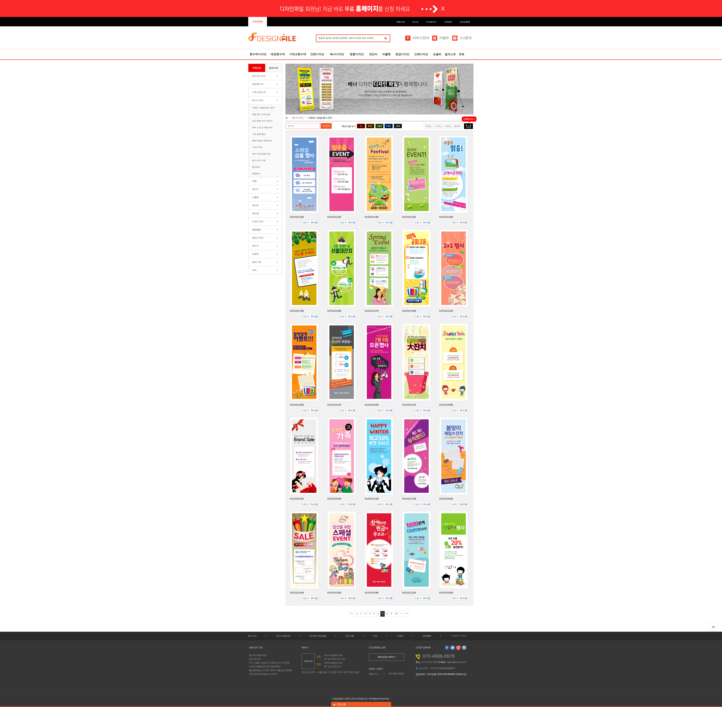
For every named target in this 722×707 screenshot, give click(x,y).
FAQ (375, 636)
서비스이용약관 (283, 636)
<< (351, 613)
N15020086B (446, 498)
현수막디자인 (258, 54)
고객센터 (448, 22)
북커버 (255, 205)
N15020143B (371, 217)
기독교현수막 (297, 54)
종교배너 (256, 167)
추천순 (428, 126)
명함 (254, 181)
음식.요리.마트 (259, 160)
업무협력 (427, 636)
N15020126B (297, 217)
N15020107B (334, 405)
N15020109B (371, 592)
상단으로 (713, 627)
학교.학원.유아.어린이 (262, 121)
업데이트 (273, 68)
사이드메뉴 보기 (361, 704)
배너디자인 (337, 54)
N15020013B (371, 498)
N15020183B (297, 405)
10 (396, 613)
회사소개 (252, 636)
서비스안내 (420, 38)
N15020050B (334, 498)
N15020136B (446, 217)
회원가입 (401, 22)
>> (406, 613)
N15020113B (409, 217)
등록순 (457, 126)
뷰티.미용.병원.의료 (261, 154)
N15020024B (297, 498)
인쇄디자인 (421, 54)
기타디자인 (257, 147)
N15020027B (409, 405)
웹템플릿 (256, 229)
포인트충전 (465, 22)
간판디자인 (317, 54)
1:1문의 (465, 38)
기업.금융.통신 (259, 134)
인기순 (438, 126)
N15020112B (409, 592)
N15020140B (297, 592)
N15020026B (334, 592)
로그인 (415, 22)
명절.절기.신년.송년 (261, 114)
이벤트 (444, 38)
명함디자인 (357, 54)
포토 (461, 54)
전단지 (373, 54)
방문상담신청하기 (387, 657)
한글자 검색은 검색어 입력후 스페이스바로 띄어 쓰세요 (346, 38)
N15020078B (297, 311)
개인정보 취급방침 (317, 636)
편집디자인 (402, 54)
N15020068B (446, 405)
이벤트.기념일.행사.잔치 (263, 108)
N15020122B (334, 217)
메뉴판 (255, 213)
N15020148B (409, 311)
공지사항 (350, 636)
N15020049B (334, 311)
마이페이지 (431, 22)
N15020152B (446, 311)
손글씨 (437, 54)
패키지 (255, 246)
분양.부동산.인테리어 (262, 140)
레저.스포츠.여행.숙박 (262, 127)
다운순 (448, 126)
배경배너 (256, 173)
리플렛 (386, 54)
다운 (304, 222)
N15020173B (409, 498)
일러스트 (450, 54)
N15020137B (371, 311)
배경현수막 (278, 54)
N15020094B (371, 405)
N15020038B (446, 592)
